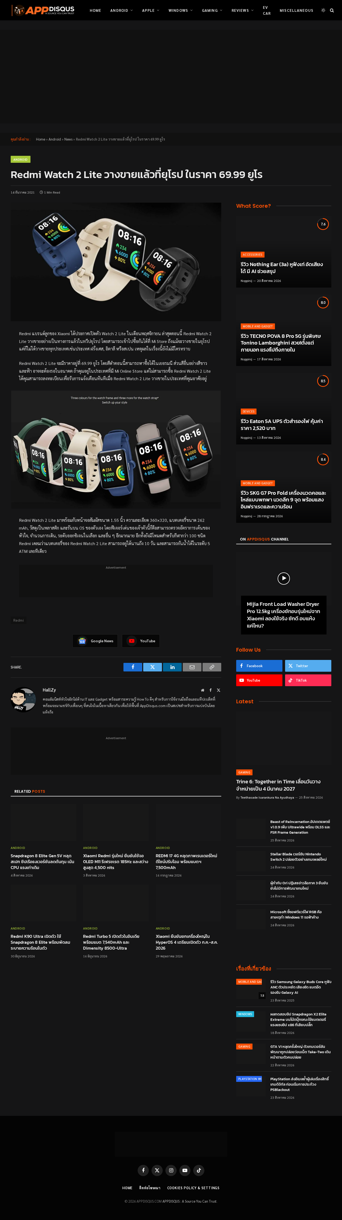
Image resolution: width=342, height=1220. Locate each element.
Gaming (210, 10)
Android (119, 10)
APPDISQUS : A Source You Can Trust (189, 1201)
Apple (148, 10)
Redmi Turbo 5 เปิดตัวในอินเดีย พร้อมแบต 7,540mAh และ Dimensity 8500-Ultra (111, 942)
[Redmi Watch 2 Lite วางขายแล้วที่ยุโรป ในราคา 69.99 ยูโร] (116, 262)
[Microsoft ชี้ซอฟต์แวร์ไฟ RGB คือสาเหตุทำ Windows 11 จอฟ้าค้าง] (251, 919)
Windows (178, 10)
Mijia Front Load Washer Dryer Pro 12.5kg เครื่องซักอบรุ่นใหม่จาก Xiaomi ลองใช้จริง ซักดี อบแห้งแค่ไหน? (283, 615)
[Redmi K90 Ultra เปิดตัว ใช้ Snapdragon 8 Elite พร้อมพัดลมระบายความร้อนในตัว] (43, 903)
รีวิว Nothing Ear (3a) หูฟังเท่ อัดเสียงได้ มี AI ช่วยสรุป (282, 268)
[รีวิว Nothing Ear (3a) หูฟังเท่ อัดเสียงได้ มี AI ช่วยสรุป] (283, 252)
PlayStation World (253, 1079)
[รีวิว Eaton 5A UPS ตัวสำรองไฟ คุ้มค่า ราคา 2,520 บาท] (283, 408)
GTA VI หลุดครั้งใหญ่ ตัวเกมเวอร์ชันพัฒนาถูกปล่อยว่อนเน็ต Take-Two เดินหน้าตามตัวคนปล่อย (300, 1052)
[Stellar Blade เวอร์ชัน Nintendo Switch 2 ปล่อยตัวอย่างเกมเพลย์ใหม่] (251, 861)
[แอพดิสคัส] (42, 10)
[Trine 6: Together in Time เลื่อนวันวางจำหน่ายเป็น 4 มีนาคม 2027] (283, 738)
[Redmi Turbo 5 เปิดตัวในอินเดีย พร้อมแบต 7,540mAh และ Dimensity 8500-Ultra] (116, 903)
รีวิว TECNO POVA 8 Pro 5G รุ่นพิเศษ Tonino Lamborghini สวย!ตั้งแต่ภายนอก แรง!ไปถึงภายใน (281, 343)
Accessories (252, 254)
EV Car (267, 10)
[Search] (331, 10)
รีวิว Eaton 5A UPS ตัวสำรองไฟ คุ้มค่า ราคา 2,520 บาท (282, 425)
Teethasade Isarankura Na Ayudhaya (267, 797)
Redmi (18, 620)
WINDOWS (245, 1014)
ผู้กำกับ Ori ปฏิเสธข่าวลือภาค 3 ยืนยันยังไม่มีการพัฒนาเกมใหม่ (299, 886)
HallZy (49, 689)
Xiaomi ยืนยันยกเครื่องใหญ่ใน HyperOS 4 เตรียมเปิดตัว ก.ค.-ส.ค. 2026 (187, 942)
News (68, 139)
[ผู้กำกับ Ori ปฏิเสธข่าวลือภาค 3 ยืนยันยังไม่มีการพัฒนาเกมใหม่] (251, 890)
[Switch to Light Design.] (323, 10)
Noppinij (246, 280)
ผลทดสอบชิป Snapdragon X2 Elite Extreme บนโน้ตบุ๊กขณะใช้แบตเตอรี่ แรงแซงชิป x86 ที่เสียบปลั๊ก (298, 1020)
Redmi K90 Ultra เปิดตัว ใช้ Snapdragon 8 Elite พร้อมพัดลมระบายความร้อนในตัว (40, 942)
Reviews (240, 10)
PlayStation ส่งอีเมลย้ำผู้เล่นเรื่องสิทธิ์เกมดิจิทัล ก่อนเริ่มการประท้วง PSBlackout (299, 1085)
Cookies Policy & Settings (193, 1187)
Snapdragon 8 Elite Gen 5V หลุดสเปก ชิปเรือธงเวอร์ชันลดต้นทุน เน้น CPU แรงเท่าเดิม (42, 861)
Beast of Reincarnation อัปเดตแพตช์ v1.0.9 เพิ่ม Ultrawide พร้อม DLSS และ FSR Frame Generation (300, 827)
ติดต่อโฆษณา (149, 1187)
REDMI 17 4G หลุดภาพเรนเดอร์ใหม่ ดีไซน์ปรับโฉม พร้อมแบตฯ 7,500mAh (186, 861)
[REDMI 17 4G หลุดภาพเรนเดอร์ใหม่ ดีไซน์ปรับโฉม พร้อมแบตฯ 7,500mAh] (188, 822)
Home (95, 10)
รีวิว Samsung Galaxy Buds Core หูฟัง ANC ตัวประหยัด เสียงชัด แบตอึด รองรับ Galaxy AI (300, 987)
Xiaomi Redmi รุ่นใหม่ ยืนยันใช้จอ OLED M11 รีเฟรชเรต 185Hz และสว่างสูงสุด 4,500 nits (115, 861)
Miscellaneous (296, 10)
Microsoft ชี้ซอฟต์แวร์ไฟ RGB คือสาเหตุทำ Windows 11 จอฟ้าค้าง (296, 914)
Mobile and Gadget (258, 326)
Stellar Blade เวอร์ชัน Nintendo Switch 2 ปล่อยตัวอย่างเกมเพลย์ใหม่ (298, 857)
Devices (248, 411)
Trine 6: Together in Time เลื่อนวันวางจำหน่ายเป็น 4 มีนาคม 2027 (278, 785)
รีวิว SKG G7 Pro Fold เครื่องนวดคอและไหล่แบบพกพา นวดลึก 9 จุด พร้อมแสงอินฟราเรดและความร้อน (283, 500)
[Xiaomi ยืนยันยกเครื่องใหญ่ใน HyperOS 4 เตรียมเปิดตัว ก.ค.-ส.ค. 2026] (188, 903)
